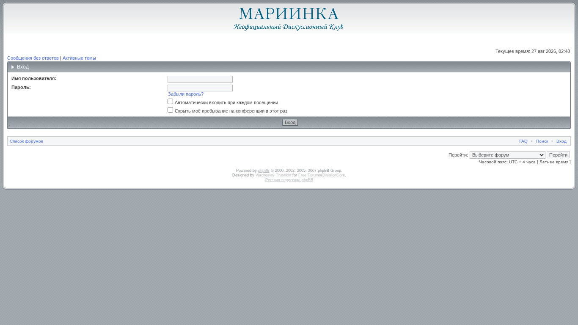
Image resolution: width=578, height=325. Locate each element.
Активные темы (79, 58)
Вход (561, 141)
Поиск (542, 141)
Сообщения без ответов (33, 58)
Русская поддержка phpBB (289, 180)
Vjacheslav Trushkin (273, 175)
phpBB (264, 170)
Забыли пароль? (186, 93)
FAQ (523, 141)
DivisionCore (333, 175)
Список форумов (26, 141)
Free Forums (309, 175)
